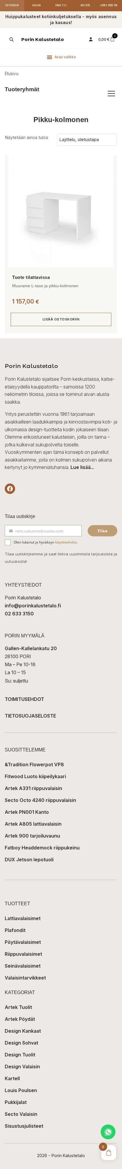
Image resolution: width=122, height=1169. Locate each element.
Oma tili (61, 5)
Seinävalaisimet (23, 966)
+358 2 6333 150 (108, 5)
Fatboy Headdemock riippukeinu (42, 848)
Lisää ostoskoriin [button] (61, 319)
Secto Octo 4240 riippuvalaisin (40, 800)
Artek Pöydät (20, 1019)
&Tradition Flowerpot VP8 (34, 764)
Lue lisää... (82, 467)
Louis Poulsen (21, 1090)
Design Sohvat (21, 1043)
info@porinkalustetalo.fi (33, 606)
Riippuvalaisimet (23, 954)
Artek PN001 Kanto (27, 812)
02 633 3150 (19, 614)
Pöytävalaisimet (23, 942)
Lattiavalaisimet (23, 918)
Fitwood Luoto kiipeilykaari (35, 776)
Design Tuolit (20, 1055)
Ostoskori (12, 5)
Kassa (36, 5)
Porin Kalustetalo (42, 39)
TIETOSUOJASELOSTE (30, 716)
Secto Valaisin (21, 1114)
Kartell (12, 1078)
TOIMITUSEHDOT (24, 699)
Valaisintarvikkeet (25, 978)
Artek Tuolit (18, 1007)
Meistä (85, 5)
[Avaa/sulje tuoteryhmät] (111, 94)
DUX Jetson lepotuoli (29, 859)
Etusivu (11, 73)
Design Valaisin (22, 1067)
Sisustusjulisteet (24, 1126)
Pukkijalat (16, 1102)
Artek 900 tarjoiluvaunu (32, 836)
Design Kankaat (23, 1031)
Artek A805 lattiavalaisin (33, 824)
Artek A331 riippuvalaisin (33, 788)
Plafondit (15, 930)
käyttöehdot (66, 542)
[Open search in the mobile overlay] (11, 39)
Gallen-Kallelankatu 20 (31, 648)
